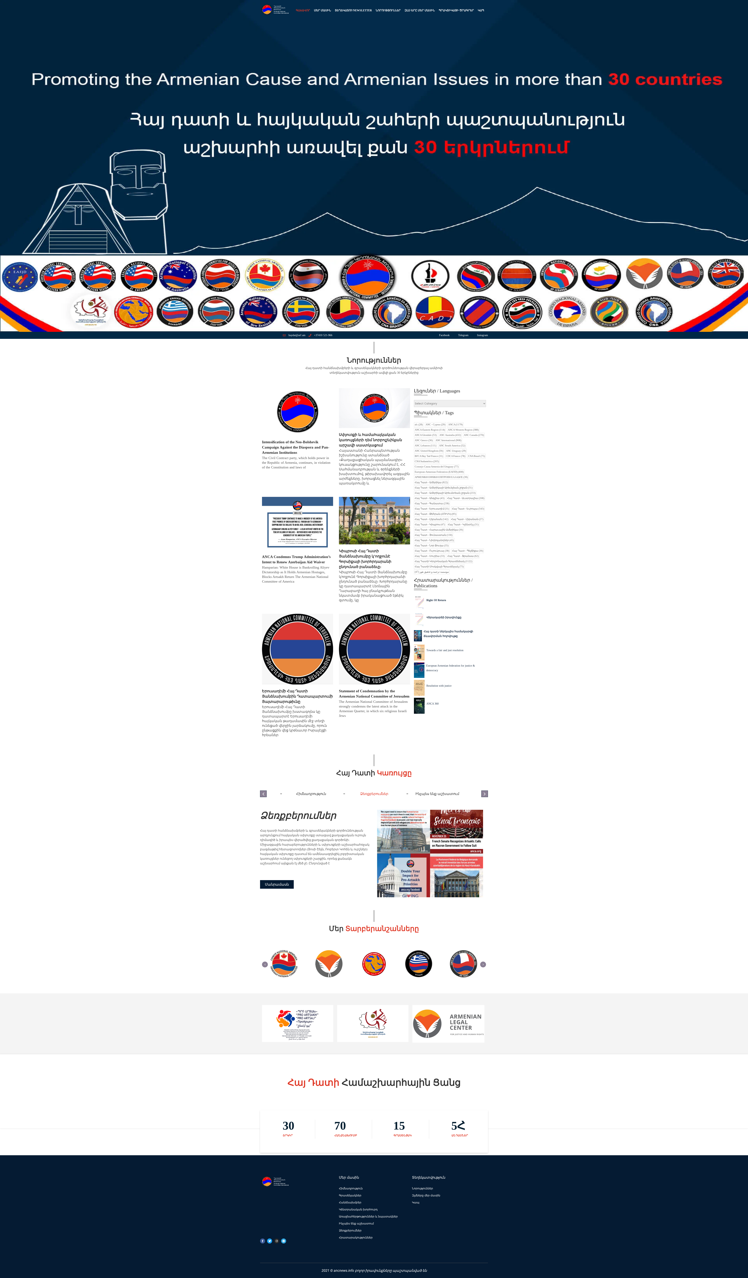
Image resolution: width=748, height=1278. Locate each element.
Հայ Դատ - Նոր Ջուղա (431, 545)
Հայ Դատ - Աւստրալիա (465, 498)
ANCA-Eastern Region (430, 429)
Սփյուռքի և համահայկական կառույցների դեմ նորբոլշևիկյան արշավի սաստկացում (370, 440)
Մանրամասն (277, 887)
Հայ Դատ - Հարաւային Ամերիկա (439, 529)
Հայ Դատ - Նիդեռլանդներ (434, 540)
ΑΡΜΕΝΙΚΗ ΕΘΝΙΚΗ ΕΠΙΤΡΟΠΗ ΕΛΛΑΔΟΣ (441, 477)
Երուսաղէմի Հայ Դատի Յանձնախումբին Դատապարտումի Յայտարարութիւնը (297, 696)
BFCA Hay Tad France (429, 456)
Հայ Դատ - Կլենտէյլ (463, 524)
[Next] (483, 964)
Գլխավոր (303, 10)
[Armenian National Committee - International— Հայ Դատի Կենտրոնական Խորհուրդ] (274, 10)
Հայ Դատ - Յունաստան (433, 534)
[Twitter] (269, 1241)
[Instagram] (276, 1241)
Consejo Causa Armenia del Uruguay (436, 466)
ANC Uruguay (456, 450)
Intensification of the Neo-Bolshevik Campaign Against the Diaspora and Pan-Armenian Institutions (295, 447)
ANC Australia (450, 435)
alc (419, 424)
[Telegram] (283, 1241)
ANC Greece (424, 440)
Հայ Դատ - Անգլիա (429, 498)
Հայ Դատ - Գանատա (432, 503)
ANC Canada (474, 435)
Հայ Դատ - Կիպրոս (430, 524)
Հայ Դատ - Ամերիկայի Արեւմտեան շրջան (445, 492)
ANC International (448, 440)
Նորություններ (388, 10)
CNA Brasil (476, 456)
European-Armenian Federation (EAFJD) (439, 471)
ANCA (455, 424)
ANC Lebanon (425, 445)
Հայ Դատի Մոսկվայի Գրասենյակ (439, 566)
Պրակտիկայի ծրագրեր (456, 10)
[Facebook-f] (262, 1241)
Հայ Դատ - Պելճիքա (467, 550)
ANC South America (452, 445)
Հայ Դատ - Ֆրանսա (463, 556)
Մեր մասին (322, 10)
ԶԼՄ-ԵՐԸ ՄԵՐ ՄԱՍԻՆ (420, 10)
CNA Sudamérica (427, 461)
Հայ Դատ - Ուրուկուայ (432, 550)
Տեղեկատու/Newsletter (353, 10)
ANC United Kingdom (429, 450)
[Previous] (265, 964)
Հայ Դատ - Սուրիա (430, 556)
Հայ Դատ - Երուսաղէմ (432, 508)
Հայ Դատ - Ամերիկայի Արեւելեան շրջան (443, 487)
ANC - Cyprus (435, 424)
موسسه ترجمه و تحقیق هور (432, 571)
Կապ (481, 10)
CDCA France (455, 456)
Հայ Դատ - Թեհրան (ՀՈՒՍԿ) (435, 513)
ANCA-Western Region (463, 429)
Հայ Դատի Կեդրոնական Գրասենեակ (443, 561)
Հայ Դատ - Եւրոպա (468, 508)
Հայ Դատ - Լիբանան (431, 519)
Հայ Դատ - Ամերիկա (431, 482)
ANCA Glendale (426, 435)
